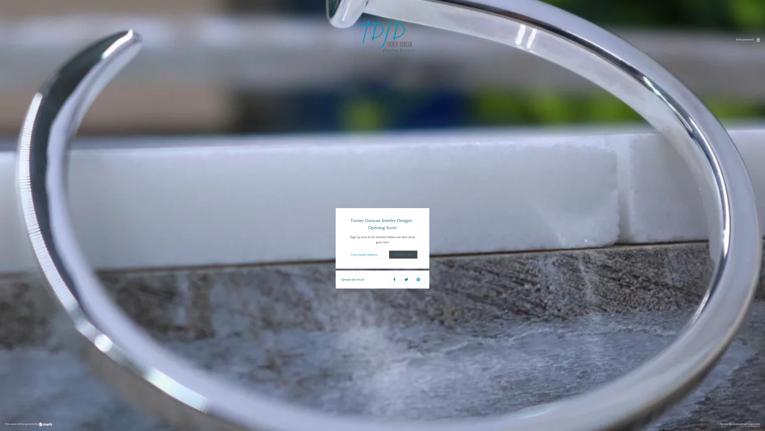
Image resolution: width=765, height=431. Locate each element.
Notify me (403, 254)
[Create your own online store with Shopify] (45, 424)
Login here (754, 424)
